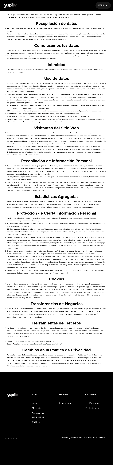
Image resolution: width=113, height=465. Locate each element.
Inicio (34, 403)
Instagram (94, 408)
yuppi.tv (49, 119)
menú (101, 5)
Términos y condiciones (71, 438)
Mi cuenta (36, 408)
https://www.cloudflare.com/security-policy (31, 341)
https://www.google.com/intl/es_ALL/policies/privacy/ (41, 344)
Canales (36, 422)
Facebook (94, 403)
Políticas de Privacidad (94, 438)
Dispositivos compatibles (38, 415)
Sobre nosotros (66, 403)
